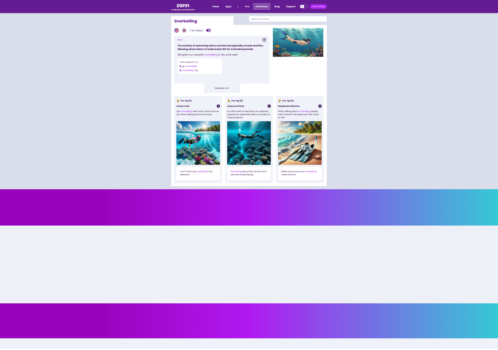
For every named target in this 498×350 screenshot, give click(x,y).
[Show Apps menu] (238, 6)
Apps (228, 6)
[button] (208, 30)
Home (215, 6)
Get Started (318, 6)
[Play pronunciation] (264, 40)
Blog (277, 6)
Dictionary (262, 6)
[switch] (304, 6)
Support (291, 6)
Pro (247, 6)
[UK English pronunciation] (184, 30)
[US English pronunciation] (176, 30)
